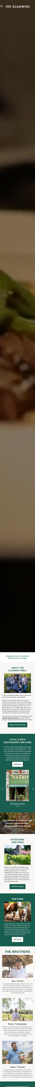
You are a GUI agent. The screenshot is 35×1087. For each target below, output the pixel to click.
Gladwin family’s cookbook (10, 718)
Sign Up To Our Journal (17, 725)
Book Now (17, 764)
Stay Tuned (17, 939)
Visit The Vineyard (17, 886)
